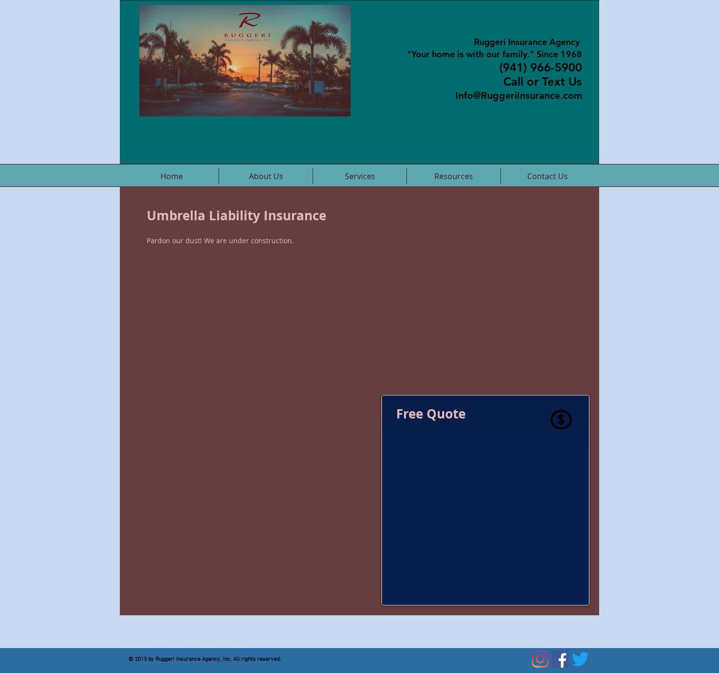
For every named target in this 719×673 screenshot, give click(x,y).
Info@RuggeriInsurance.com (518, 95)
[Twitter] (580, 659)
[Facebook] (560, 659)
